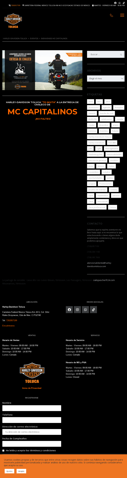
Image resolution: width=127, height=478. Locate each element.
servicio (116, 195)
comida (119, 119)
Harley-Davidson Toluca (99, 136)
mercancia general (97, 160)
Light (99, 148)
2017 (99, 101)
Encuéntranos (8, 326)
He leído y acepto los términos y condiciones (31, 450)
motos (111, 166)
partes (110, 177)
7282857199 (15, 5)
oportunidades (95, 177)
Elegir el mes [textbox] (95, 78)
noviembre (93, 172)
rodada (113, 189)
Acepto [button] (21, 471)
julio (90, 148)
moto (90, 166)
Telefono (7, 414)
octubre (106, 172)
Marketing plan (95, 154)
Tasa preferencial (96, 207)
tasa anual (102, 201)
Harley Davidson (96, 142)
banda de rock (107, 113)
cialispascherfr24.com (104, 280)
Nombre (6, 402)
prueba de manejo (97, 189)
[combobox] (106, 78)
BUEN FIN (92, 119)
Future (115, 131)
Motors (101, 166)
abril (108, 101)
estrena (92, 131)
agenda (106, 107)
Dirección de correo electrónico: (20, 426)
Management (111, 148)
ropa (90, 195)
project (91, 183)
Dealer (91, 125)
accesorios (93, 107)
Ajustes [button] (9, 471)
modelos (114, 160)
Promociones (105, 183)
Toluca (112, 207)
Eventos (104, 131)
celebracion (106, 119)
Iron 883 (112, 142)
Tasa (90, 201)
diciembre (103, 125)
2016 (90, 101)
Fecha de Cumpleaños (14, 438)
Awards (92, 113)
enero (115, 125)
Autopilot (119, 107)
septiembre (102, 195)
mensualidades (114, 154)
